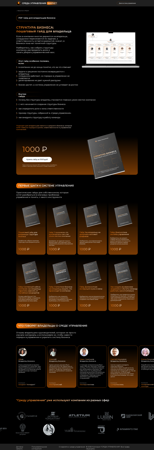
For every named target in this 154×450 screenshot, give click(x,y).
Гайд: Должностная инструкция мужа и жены (91, 288)
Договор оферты (19, 448)
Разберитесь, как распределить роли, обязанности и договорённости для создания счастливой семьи (92, 298)
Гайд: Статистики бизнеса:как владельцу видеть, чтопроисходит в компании (60, 289)
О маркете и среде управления (72, 447)
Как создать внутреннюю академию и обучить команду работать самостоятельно (124, 289)
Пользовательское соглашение (39, 448)
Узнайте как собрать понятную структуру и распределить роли (28, 241)
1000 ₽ (116, 305)
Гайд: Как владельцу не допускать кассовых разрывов (90, 234)
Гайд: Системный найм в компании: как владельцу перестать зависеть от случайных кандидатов (29, 290)
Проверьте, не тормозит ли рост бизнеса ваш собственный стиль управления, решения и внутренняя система (61, 243)
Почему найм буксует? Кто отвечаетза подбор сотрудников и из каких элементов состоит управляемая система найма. (29, 299)
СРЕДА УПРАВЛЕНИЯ (34, 3)
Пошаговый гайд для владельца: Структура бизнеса (28, 234)
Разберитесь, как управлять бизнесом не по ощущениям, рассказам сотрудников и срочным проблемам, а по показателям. (60, 299)
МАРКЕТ (52, 3)
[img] (123, 272)
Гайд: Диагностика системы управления (119, 233)
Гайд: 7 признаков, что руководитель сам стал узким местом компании (59, 234)
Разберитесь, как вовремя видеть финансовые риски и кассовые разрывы (91, 242)
